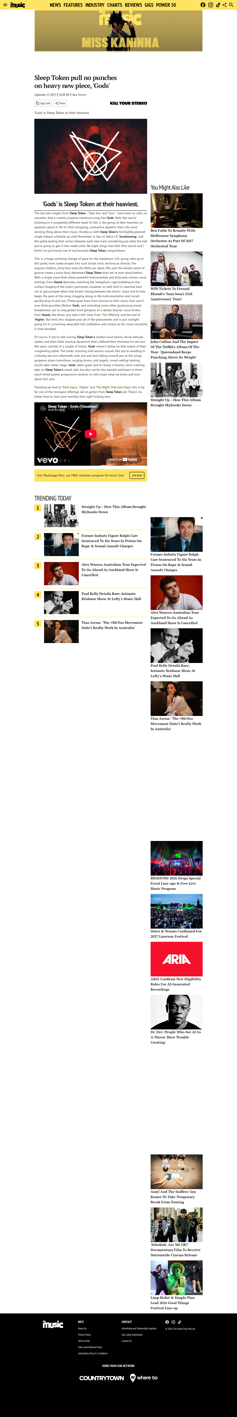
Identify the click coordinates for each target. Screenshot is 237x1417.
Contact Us (127, 1340)
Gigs (149, 4)
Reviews (133, 4)
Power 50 (166, 4)
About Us (82, 1328)
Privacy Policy (84, 1334)
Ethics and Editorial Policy (90, 1347)
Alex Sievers (79, 95)
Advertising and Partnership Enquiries (139, 1328)
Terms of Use (84, 1340)
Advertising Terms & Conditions (92, 1353)
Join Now (137, 475)
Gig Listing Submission (132, 1334)
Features (73, 4)
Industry (94, 4)
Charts (114, 4)
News (55, 4)
